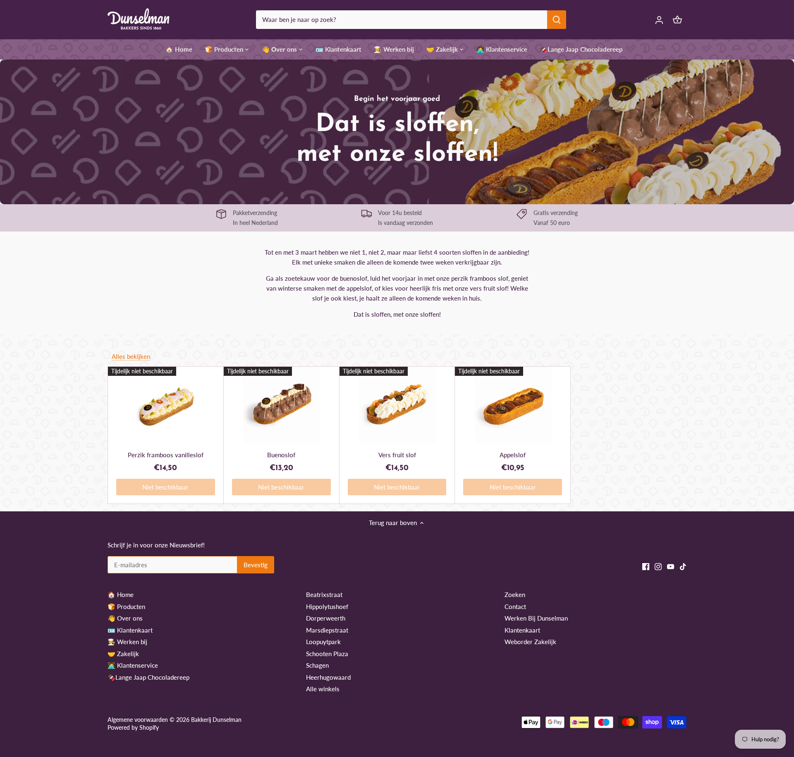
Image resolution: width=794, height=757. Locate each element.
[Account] (659, 19)
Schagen (317, 665)
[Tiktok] (682, 566)
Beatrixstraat (324, 594)
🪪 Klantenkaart (130, 630)
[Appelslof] (512, 405)
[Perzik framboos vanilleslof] (165, 405)
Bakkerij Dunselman (216, 719)
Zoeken (515, 594)
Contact (515, 606)
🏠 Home (121, 594)
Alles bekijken (131, 356)
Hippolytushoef (327, 606)
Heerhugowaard (328, 677)
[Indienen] (556, 19)
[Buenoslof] (281, 405)
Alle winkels (323, 689)
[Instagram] (658, 566)
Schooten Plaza (327, 653)
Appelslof (513, 454)
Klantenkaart (522, 630)
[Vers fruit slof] (397, 405)
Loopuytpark (323, 641)
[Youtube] (670, 566)
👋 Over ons (125, 618)
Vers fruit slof (397, 454)
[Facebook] (645, 566)
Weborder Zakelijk (530, 641)
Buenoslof (281, 454)
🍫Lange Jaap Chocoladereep (148, 677)
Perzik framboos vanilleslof (165, 454)
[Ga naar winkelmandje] (677, 19)
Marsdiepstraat (327, 630)
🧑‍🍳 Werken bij (127, 641)
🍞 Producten (126, 606)
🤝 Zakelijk (123, 653)
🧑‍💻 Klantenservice (133, 665)
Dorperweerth (325, 618)
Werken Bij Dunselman (536, 618)
